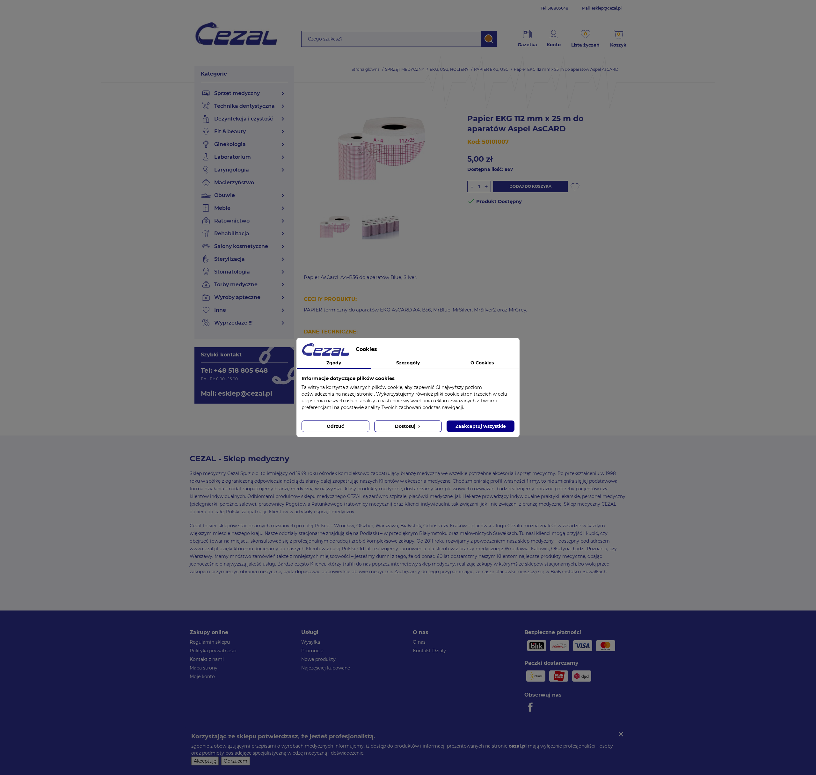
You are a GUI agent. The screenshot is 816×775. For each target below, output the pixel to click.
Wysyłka (310, 642)
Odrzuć (335, 426)
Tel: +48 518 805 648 (234, 370)
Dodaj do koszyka (530, 186)
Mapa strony (203, 668)
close (621, 734)
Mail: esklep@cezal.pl (602, 8)
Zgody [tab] (333, 363)
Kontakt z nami (207, 659)
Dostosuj (406, 426)
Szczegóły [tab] (408, 363)
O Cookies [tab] (482, 363)
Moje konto (202, 676)
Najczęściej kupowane (325, 668)
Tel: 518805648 (554, 8)
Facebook (531, 707)
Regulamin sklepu (210, 642)
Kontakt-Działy (429, 651)
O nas (419, 642)
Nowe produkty (318, 659)
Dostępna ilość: (485, 169)
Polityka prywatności (213, 651)
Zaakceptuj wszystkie (480, 426)
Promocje (312, 651)
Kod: (474, 142)
